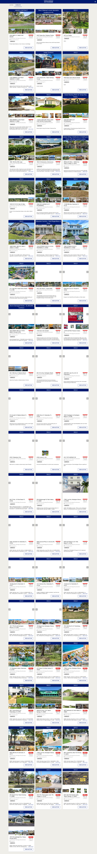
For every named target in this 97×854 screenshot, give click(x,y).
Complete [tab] (18, 5)
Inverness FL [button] (42, 250)
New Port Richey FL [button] (16, 39)
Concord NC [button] (42, 546)
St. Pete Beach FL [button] (16, 335)
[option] (21, 19)
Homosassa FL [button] (42, 164)
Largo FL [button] (14, 164)
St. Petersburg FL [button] (70, 124)
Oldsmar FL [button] (41, 38)
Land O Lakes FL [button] (15, 250)
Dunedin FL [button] (41, 333)
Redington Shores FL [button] (70, 460)
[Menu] (95, 1)
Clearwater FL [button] (42, 419)
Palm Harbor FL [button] (15, 81)
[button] (48, 2)
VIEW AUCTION (28, 47)
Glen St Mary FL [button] (15, 207)
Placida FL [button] (68, 292)
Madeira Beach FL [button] (16, 375)
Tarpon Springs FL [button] (43, 81)
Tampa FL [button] (68, 166)
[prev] (9, 19)
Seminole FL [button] (69, 208)
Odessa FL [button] (68, 80)
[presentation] (48, 1)
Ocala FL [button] (41, 291)
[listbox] (21, 19)
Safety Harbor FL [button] (43, 672)
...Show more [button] (30, 87)
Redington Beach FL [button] (43, 375)
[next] (33, 19)
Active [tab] (11, 5)
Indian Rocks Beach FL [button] (17, 292)
